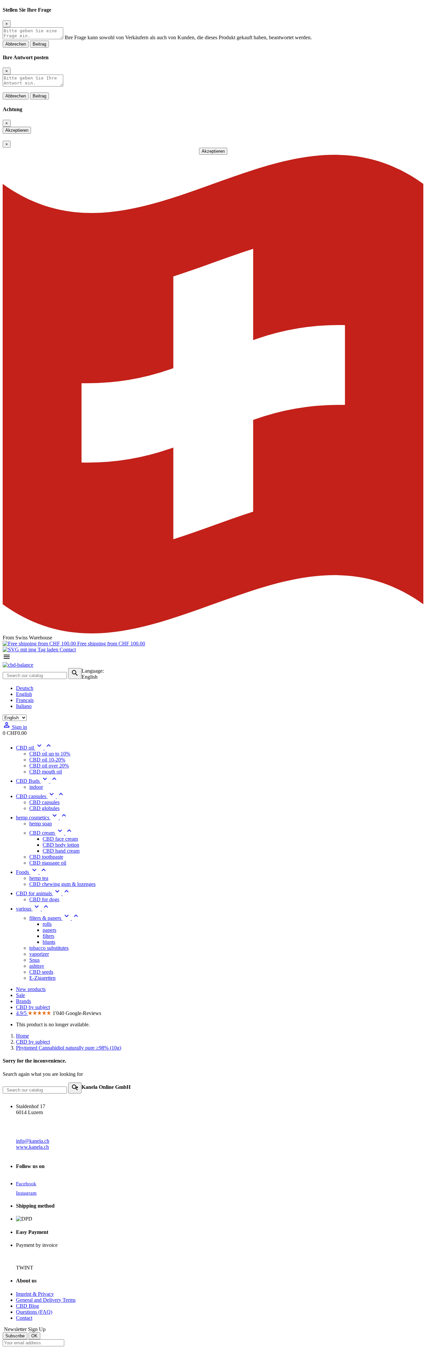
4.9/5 (22, 1013)
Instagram (26, 1193)
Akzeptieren (16, 130)
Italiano (24, 706)
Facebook (26, 1183)
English (24, 694)
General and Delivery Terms (46, 1300)
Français (25, 700)
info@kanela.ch (32, 1141)
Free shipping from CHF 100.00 (110, 643)
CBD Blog (27, 1306)
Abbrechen (15, 44)
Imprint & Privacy (35, 1294)
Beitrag (39, 44)
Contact (67, 649)
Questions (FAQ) (34, 1312)
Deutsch (24, 688)
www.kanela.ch (32, 1147)
